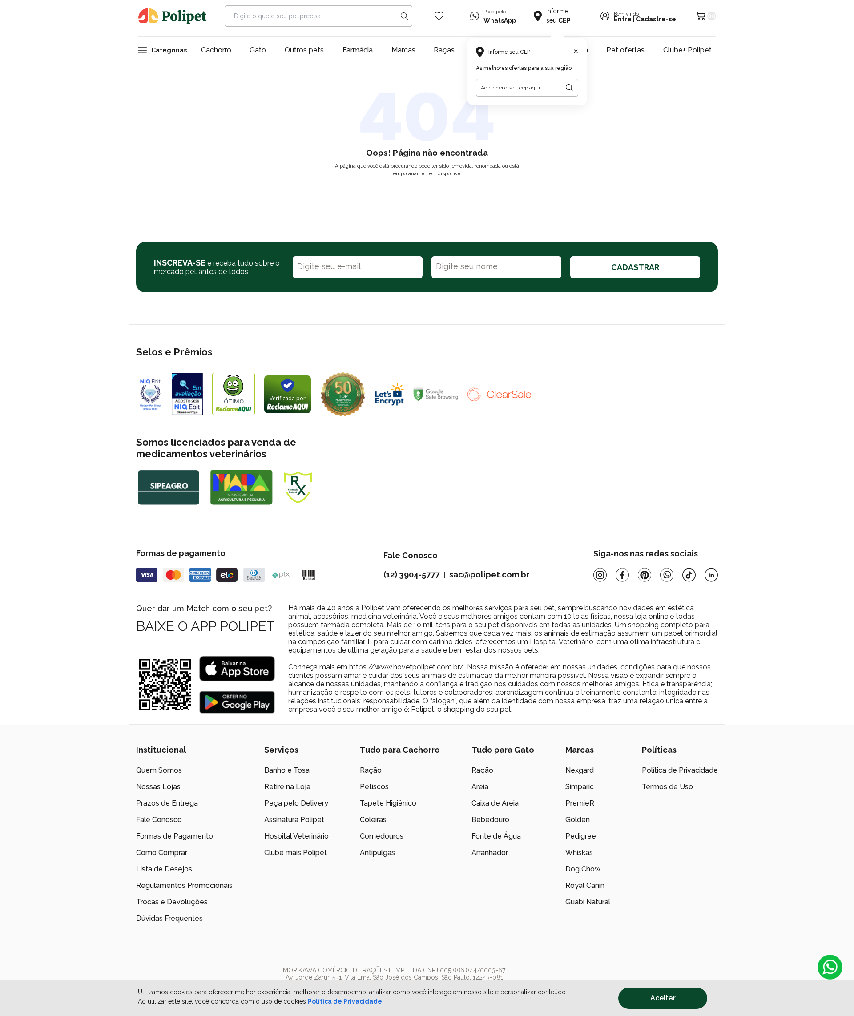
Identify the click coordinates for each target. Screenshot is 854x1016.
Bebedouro (490, 819)
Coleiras (373, 819)
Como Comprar (161, 852)
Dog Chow (582, 869)
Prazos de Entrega (167, 803)
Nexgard (579, 770)
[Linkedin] (711, 575)
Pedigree (580, 836)
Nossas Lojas (158, 786)
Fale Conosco (159, 819)
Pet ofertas (625, 50)
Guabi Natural (587, 902)
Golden (577, 819)
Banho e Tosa (287, 770)
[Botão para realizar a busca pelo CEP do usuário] (569, 88)
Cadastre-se (656, 19)
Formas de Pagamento (174, 836)
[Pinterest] (644, 575)
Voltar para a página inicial (427, 194)
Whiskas (579, 852)
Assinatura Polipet (294, 819)
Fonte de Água (496, 836)
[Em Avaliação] (187, 394)
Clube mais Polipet (295, 852)
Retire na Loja (287, 786)
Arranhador (489, 852)
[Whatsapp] (666, 575)
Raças (444, 50)
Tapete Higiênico (388, 803)
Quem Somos (159, 770)
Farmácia (357, 50)
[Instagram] (600, 575)
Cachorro (216, 50)
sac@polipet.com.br (489, 574)
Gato (258, 50)
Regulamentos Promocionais (184, 885)
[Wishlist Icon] (439, 16)
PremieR (579, 803)
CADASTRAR (635, 267)
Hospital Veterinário (296, 836)
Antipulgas (377, 852)
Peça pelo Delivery (296, 803)
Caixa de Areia (495, 803)
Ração (371, 770)
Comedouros (381, 836)
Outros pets (304, 50)
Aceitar (663, 998)
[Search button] (404, 16)
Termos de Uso (667, 786)
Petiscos (374, 786)
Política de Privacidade (345, 1001)
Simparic (579, 786)
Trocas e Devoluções (172, 902)
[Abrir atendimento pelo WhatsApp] (830, 967)
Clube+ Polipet (687, 50)
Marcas (403, 50)
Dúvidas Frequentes (169, 918)
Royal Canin (584, 885)
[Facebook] (622, 575)
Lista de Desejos (164, 869)
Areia (479, 786)
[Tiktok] (689, 575)
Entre (623, 19)
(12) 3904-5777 (411, 574)
